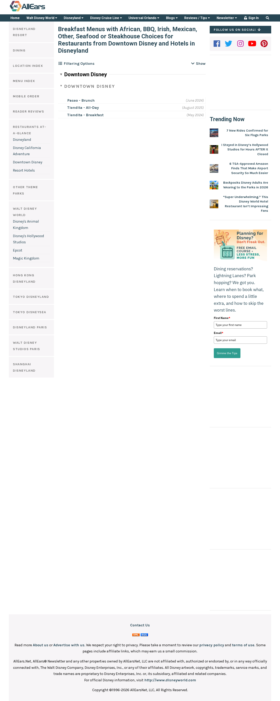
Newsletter (226, 18)
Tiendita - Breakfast (85, 115)
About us (40, 645)
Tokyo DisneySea (29, 312)
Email (218, 333)
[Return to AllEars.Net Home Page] (40, 11)
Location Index (28, 66)
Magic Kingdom (26, 258)
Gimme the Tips (227, 353)
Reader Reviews (28, 111)
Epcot (17, 250)
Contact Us (140, 625)
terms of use (243, 645)
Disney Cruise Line (105, 18)
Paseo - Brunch (81, 100)
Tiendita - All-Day (83, 107)
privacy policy (211, 645)
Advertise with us (68, 645)
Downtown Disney (27, 162)
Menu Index (24, 81)
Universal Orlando (143, 18)
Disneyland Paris (30, 327)
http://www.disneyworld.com (170, 680)
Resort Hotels (24, 170)
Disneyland (72, 18)
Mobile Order (26, 96)
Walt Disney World (40, 18)
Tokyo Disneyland (31, 297)
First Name (222, 318)
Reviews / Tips (196, 18)
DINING (19, 50)
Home (15, 18)
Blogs (171, 18)
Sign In (253, 18)
